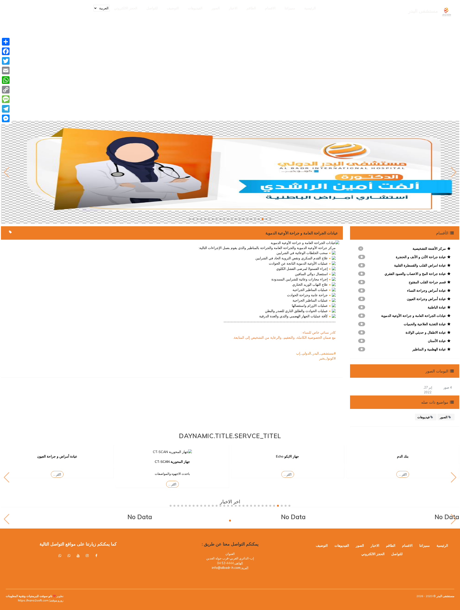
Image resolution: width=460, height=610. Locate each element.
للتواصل (152, 8)
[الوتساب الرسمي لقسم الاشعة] (60, 556)
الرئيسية (310, 8)
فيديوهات (423, 417)
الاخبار (233, 8)
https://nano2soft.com (33, 600)
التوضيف (173, 8)
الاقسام (270, 8)
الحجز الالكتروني (125, 8)
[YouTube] (78, 556)
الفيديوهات (195, 8)
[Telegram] (6, 109)
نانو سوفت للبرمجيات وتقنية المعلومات (29, 596)
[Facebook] (6, 51)
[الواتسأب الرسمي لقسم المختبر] (69, 556)
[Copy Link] (6, 89)
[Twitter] (6, 61)
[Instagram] (87, 556)
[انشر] (6, 41)
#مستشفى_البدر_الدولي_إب (316, 353)
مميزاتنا (290, 8)
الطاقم (251, 8)
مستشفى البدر (445, 596)
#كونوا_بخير (327, 358)
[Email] (6, 70)
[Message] (6, 99)
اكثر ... (403, 474)
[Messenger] (6, 118)
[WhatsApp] (6, 80)
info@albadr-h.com (226, 567)
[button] (270, 219)
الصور (216, 8)
